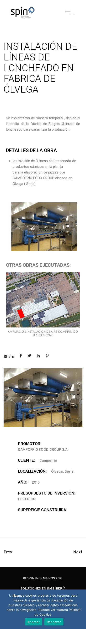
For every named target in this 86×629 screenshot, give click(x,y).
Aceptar (33, 622)
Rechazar (54, 622)
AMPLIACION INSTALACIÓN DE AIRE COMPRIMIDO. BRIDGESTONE (43, 333)
